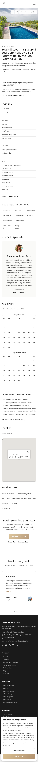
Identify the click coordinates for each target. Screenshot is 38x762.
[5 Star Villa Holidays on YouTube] (17, 645)
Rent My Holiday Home (10, 662)
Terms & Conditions (9, 665)
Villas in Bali (6, 688)
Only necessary (19, 751)
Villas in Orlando (8, 686)
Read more (9, 591)
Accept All (19, 756)
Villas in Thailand (8, 691)
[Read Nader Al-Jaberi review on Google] (10, 576)
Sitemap (6, 674)
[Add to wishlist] (13, 12)
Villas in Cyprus (8, 697)
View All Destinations (10, 702)
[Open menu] (34, 4)
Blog (4, 671)
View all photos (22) (28, 12)
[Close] (28, 452)
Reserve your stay (19, 536)
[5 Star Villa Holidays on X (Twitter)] (3, 645)
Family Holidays (8, 714)
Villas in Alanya (8, 694)
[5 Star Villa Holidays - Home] (4, 4)
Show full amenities (9, 196)
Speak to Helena (18, 293)
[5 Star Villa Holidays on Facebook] (6, 645)
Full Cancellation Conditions (12, 420)
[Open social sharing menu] (17, 12)
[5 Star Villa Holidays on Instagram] (10, 645)
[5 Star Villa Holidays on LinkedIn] (13, 645)
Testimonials (7, 668)
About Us (6, 657)
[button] (19, 23)
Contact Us (22, 641)
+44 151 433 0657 (9, 638)
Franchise (6, 660)
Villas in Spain (7, 699)
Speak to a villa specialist (18, 542)
